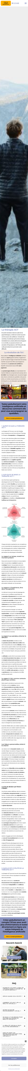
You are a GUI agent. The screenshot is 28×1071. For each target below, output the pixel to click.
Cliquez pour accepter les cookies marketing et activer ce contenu (14, 392)
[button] (25, 1041)
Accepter (14, 1058)
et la (15, 890)
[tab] (14, 989)
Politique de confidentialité (14, 1068)
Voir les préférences (14, 1065)
